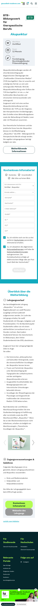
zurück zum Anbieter (11, 521)
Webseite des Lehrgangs (19, 512)
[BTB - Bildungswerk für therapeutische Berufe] (30, 18)
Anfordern (19, 270)
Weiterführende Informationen (19, 150)
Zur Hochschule (21, 604)
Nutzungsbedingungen (15, 249)
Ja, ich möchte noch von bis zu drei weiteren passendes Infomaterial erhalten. (20, 240)
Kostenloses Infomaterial (19, 504)
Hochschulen (19, 240)
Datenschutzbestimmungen (17, 252)
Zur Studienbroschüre (8, 604)
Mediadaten (24, 546)
